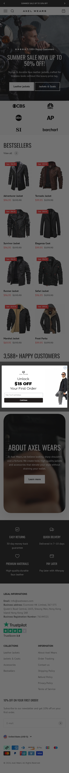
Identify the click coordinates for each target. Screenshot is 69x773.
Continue (23, 400)
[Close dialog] (65, 367)
